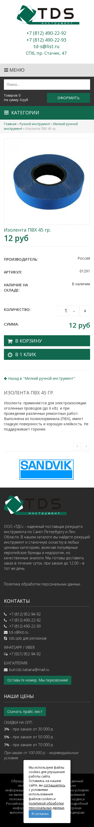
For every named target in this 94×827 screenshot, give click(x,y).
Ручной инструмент (35, 124)
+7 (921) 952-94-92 (25, 653)
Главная (10, 124)
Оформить (68, 97)
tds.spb (15, 638)
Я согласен (40, 814)
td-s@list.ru (18, 632)
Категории (25, 112)
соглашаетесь (54, 785)
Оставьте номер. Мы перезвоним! (37, 680)
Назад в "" (41, 378)
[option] (47, 470)
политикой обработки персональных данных (46, 805)
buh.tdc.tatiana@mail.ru (29, 669)
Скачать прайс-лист (25, 711)
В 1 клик (25, 354)
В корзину (28, 341)
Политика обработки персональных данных (42, 584)
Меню (16, 70)
